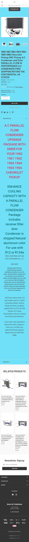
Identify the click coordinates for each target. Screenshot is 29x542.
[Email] (4, 112)
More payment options (14, 107)
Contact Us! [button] (14, 9)
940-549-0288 (15, 512)
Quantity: (3, 94)
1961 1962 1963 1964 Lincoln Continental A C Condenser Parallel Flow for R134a (7, 399)
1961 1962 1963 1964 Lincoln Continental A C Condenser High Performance (7, 438)
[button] (18, 87)
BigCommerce (17, 535)
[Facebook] (2, 112)
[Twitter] (10, 112)
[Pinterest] (13, 112)
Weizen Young (17, 538)
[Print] (7, 112)
